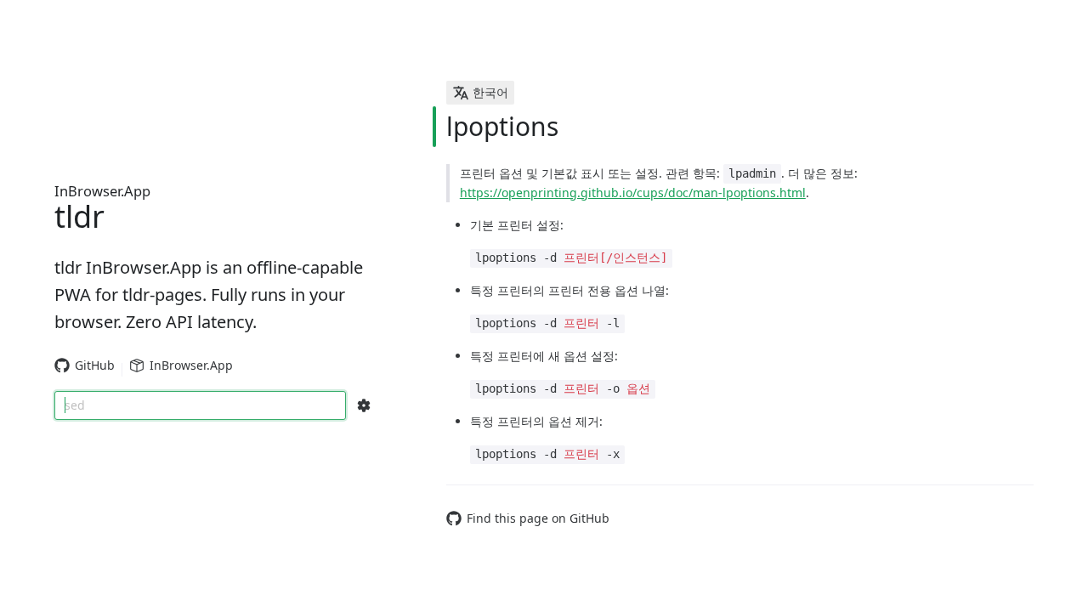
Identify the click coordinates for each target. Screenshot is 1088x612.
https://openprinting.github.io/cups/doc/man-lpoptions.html (633, 192)
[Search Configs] (363, 405)
